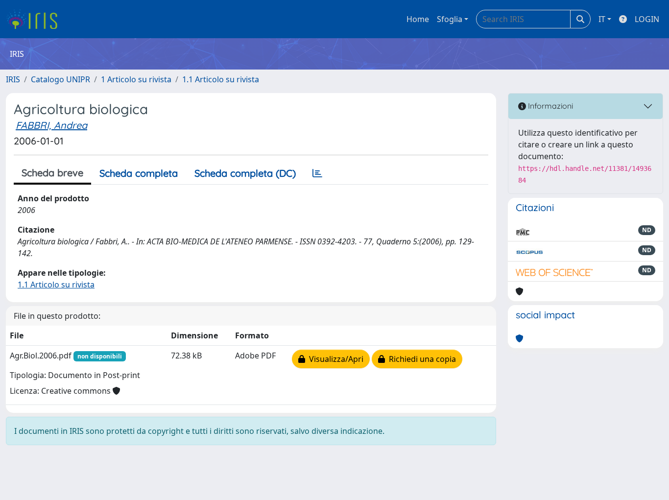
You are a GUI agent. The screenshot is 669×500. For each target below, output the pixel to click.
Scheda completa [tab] (138, 173)
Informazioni (549, 106)
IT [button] (601, 19)
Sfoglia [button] (449, 19)
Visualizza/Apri (334, 359)
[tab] (317, 173)
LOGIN (647, 19)
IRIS (13, 79)
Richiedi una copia (420, 359)
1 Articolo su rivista (136, 79)
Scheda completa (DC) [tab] (245, 173)
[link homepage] (35, 19)
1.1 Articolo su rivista (220, 79)
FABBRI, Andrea (51, 125)
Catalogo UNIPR (60, 79)
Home (417, 19)
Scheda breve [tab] (52, 173)
